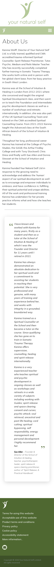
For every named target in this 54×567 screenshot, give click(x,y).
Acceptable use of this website (19, 517)
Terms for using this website (18, 513)
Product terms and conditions (18, 521)
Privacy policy (10, 526)
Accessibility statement (15, 534)
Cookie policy (9, 530)
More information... (12, 539)
